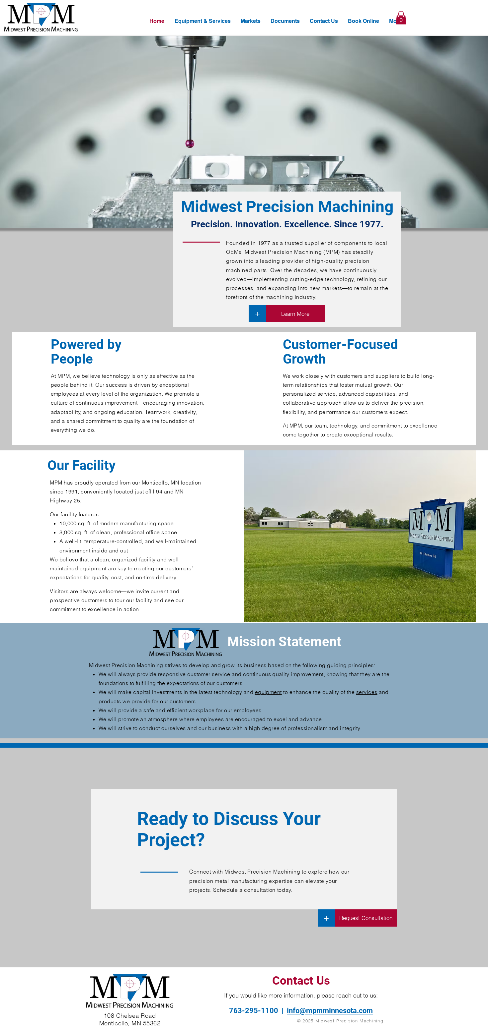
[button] (401, 18)
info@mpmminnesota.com (330, 1010)
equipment (268, 692)
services (366, 692)
